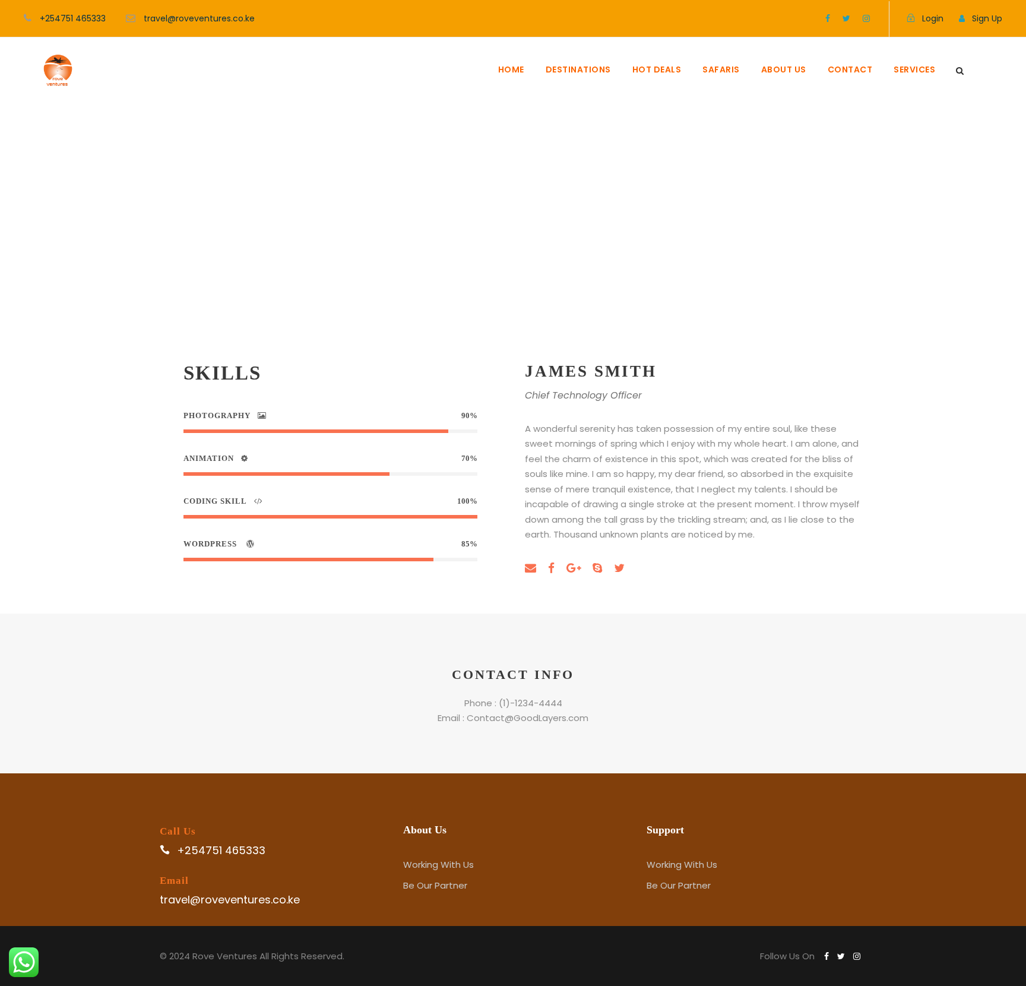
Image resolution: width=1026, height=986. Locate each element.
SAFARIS (721, 69)
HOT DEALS (657, 69)
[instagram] (866, 18)
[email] (530, 568)
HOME (511, 69)
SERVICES (914, 69)
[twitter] (846, 18)
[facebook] (827, 18)
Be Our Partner (435, 885)
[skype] (597, 568)
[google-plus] (573, 568)
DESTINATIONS (578, 69)
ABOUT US (783, 69)
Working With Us (438, 864)
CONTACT (850, 69)
